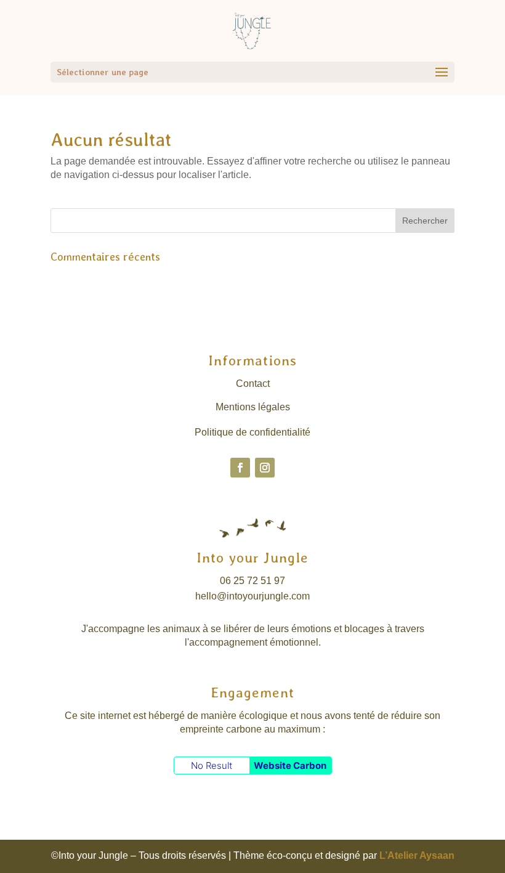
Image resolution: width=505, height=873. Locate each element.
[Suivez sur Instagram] (265, 467)
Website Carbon (290, 765)
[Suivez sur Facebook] (240, 467)
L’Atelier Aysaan (416, 855)
